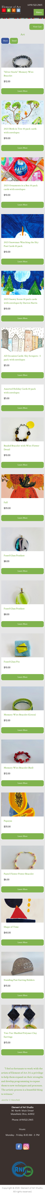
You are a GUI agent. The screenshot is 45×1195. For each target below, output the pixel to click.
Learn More (22, 91)
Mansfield (15, 1100)
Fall (6, 502)
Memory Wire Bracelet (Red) (18, 767)
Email (14, 40)
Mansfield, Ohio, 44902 (22, 1113)
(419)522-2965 (26, 1119)
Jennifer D (5, 1100)
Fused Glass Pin (12, 661)
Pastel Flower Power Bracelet (19, 873)
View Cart (37, 26)
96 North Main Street (22, 1110)
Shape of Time (11, 927)
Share (5, 40)
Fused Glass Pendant (14, 555)
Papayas (8, 820)
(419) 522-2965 (35, 4)
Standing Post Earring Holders (19, 980)
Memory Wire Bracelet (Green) (20, 714)
